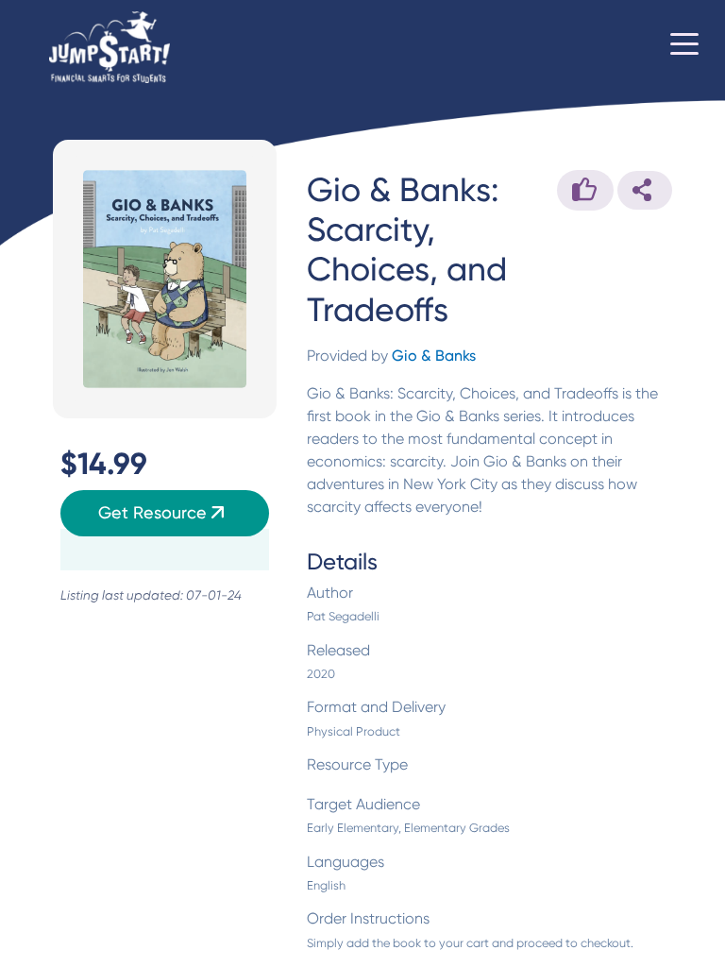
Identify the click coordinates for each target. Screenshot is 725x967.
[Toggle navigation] (684, 47)
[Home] (109, 47)
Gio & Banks (434, 356)
